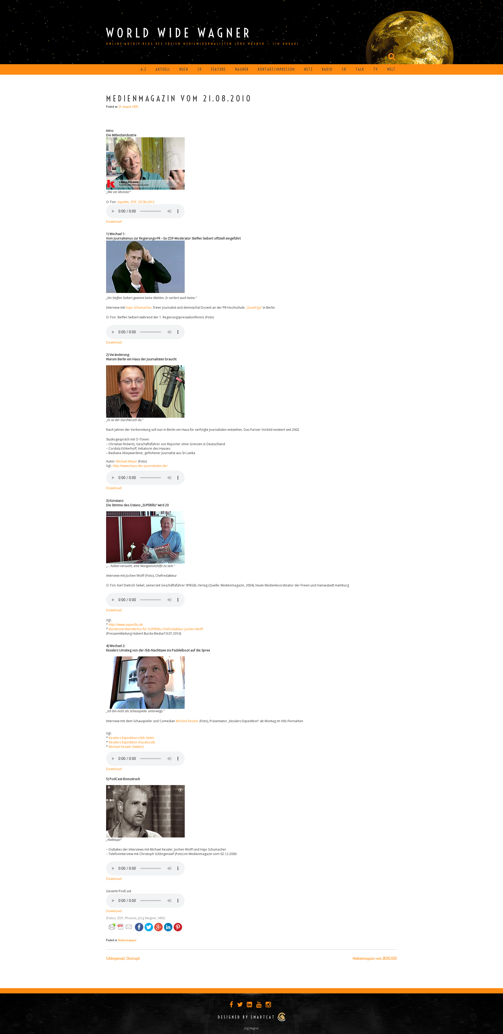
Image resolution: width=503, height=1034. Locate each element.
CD (200, 69)
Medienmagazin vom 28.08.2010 (375, 958)
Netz (308, 69)
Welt (391, 69)
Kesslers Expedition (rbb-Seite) (131, 738)
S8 (344, 69)
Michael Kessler (187, 721)
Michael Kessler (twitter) (126, 746)
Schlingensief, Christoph (123, 958)
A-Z (143, 69)
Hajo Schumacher (139, 307)
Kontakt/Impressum (276, 69)
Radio (327, 69)
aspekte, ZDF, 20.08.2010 (135, 202)
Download (114, 221)
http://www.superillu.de (126, 624)
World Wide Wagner (179, 33)
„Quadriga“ (253, 307)
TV (375, 69)
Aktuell (163, 69)
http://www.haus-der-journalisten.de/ (140, 466)
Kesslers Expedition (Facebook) (132, 742)
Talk (360, 69)
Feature (218, 69)
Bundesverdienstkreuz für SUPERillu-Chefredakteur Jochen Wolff (156, 629)
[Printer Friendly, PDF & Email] (120, 926)
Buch (183, 69)
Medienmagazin (127, 940)
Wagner (242, 69)
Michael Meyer (126, 461)
